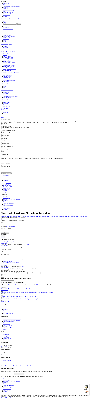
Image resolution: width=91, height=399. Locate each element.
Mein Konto (6, 3)
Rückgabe (5, 326)
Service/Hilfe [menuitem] (10, 9)
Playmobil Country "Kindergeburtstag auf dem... (43, 292)
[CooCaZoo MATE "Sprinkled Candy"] (10, 296)
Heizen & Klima (7, 97)
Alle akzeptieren (9, 397)
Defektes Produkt (7, 13)
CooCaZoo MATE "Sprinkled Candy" (28, 296)
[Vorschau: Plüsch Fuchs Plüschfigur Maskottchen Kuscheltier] (15, 216)
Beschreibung (4, 241)
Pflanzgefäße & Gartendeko (9, 69)
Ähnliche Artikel (4, 288)
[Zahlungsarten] (3, 354)
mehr (28, 244)
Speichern (3, 287)
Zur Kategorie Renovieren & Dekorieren (10, 72)
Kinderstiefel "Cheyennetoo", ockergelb (29, 299)
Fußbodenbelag (6, 77)
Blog (4, 192)
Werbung (5, 49)
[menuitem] (46, 3)
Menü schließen (7, 175)
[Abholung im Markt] (6, 360)
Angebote (5, 180)
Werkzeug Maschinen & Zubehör (10, 96)
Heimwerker (6, 189)
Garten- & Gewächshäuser (9, 58)
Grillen (5, 55)
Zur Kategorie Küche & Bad (7, 83)
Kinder (5, 190)
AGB (4, 11)
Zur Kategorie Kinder (5, 99)
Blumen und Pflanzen (8, 57)
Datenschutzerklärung (8, 12)
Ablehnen (3, 397)
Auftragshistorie (7, 336)
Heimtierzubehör (7, 70)
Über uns (5, 7)
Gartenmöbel (6, 53)
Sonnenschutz (6, 64)
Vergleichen (3, 234)
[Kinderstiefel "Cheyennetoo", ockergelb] (10, 299)
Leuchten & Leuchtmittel (9, 80)
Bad (4, 87)
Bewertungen (10, 241)
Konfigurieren (16, 397)
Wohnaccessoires (7, 76)
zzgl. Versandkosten (10, 226)
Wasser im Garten (7, 56)
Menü (4, 21)
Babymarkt (5, 104)
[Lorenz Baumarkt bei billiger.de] (23, 365)
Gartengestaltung (7, 61)
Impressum (5, 8)
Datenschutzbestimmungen (14, 284)
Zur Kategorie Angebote (6, 44)
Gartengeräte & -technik (8, 66)
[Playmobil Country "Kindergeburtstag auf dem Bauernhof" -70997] (16, 292)
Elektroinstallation (7, 79)
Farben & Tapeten (7, 75)
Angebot (5, 46)
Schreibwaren (6, 106)
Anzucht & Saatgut (7, 67)
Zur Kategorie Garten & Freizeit (8, 51)
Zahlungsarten (6, 322)
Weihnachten (6, 81)
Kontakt (5, 16)
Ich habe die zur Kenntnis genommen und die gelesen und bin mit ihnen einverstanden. (29, 284)
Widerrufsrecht (6, 15)
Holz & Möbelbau (7, 95)
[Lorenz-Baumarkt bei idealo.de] (8, 365)
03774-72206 (4, 346)
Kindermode (6, 103)
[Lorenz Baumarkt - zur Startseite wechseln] (11, 18)
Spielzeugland (6, 102)
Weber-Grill (6, 60)
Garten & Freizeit (7, 185)
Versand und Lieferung (8, 10)
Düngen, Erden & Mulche (9, 62)
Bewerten (3, 237)
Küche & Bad (6, 188)
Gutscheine (5, 47)
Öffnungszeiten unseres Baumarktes (11, 6)
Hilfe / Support (6, 4)
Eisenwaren (6, 92)
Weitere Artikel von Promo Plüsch (11, 262)
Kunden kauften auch (13, 288)
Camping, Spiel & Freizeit (9, 65)
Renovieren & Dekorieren (9, 186)
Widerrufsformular (7, 325)
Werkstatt (5, 93)
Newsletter (5, 339)
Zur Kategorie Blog (5, 108)
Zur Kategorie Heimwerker (7, 90)
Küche (4, 86)
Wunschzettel (6, 337)
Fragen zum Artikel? (8, 261)
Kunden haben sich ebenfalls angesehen (27, 288)
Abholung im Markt (7, 327)
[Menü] (89, 385)
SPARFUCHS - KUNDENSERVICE (12, 319)
